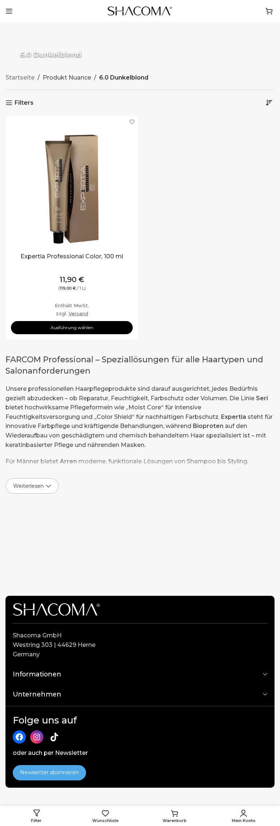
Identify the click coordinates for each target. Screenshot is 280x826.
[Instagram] (36, 737)
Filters (24, 102)
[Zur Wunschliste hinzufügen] (131, 122)
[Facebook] (19, 737)
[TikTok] (54, 737)
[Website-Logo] (140, 10)
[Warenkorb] (269, 11)
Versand (78, 313)
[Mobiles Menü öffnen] (9, 11)
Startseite (20, 77)
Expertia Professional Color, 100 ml (71, 256)
